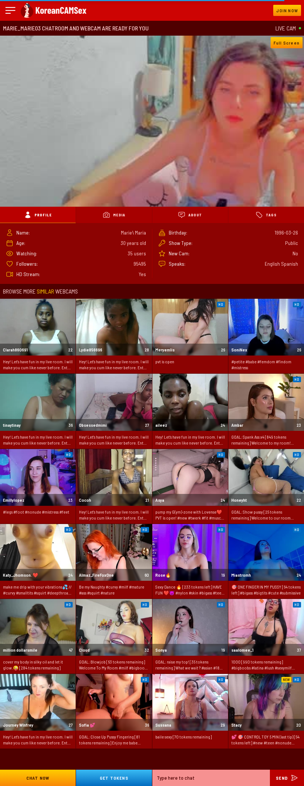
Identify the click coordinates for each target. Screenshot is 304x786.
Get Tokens (114, 777)
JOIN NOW (287, 10)
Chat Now (38, 777)
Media (119, 215)
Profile (43, 215)
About (195, 215)
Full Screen (287, 42)
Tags (271, 215)
